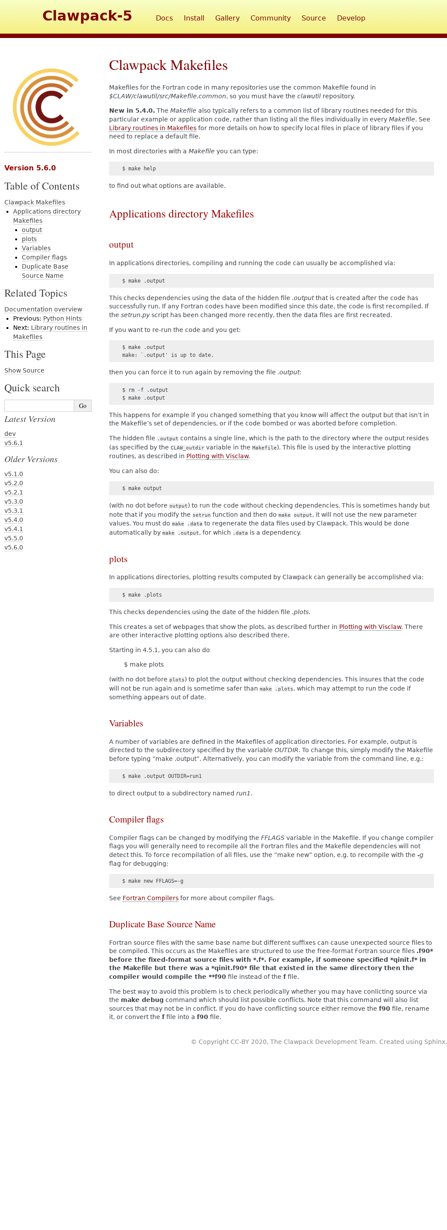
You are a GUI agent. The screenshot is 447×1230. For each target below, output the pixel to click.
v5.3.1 (13, 510)
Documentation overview (43, 309)
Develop (351, 18)
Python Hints (62, 318)
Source (314, 18)
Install (194, 18)
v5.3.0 (13, 501)
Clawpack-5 (87, 15)
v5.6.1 (13, 442)
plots (29, 238)
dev (10, 433)
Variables (36, 248)
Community (271, 18)
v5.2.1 (13, 492)
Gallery (227, 18)
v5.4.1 (13, 528)
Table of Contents (41, 186)
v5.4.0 (13, 519)
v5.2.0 (13, 483)
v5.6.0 (13, 547)
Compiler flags (44, 257)
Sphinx (434, 1041)
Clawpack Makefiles (34, 202)
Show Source (24, 370)
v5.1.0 (13, 473)
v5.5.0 (13, 538)
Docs (164, 18)
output (32, 229)
